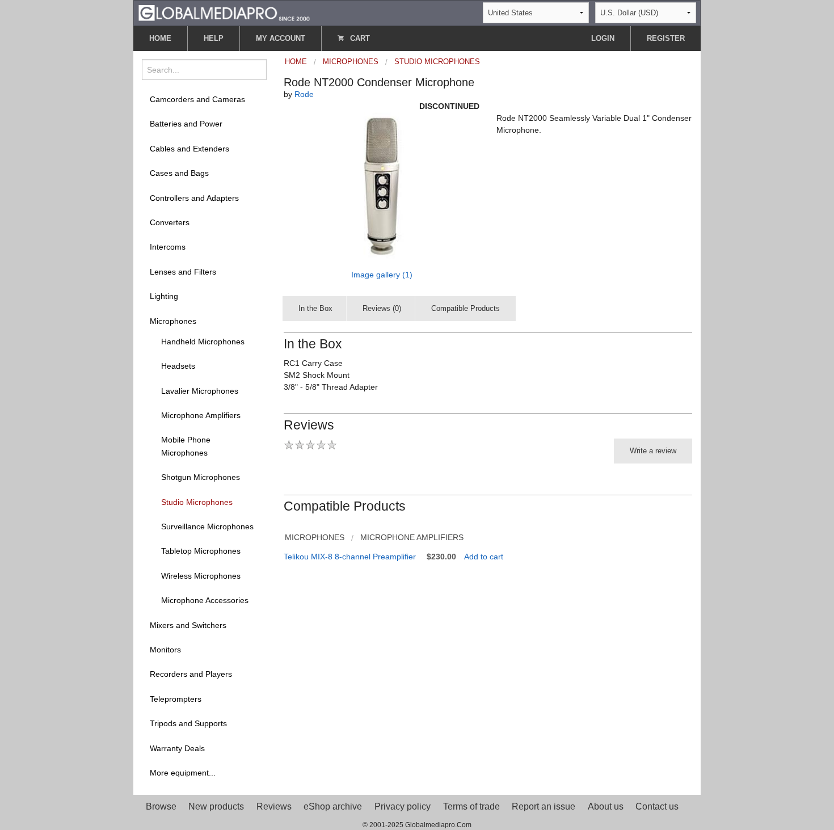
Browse (161, 806)
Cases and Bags (179, 173)
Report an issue (543, 806)
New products (216, 806)
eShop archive (333, 806)
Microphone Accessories (204, 600)
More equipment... (183, 772)
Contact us (657, 806)
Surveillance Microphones (207, 526)
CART (359, 38)
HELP (214, 38)
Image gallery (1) (381, 274)
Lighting (164, 296)
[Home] (224, 12)
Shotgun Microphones (200, 477)
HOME (160, 38)
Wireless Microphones (201, 575)
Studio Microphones (197, 502)
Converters (169, 222)
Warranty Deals (177, 748)
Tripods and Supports (188, 723)
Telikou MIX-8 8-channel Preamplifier (350, 556)
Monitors (165, 649)
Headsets (178, 365)
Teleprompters (175, 698)
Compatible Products (465, 308)
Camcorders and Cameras (197, 99)
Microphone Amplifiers (201, 415)
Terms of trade (471, 806)
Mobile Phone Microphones (185, 446)
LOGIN (602, 38)
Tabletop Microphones (201, 550)
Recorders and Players (191, 674)
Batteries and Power (186, 123)
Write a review (653, 450)
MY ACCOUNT (280, 38)
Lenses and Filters (183, 271)
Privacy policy (402, 806)
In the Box (315, 308)
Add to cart (483, 556)
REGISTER (666, 38)
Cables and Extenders (189, 148)
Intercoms (168, 246)
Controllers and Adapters (194, 198)
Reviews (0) (382, 308)
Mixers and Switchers (188, 625)
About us (606, 806)
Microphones (173, 321)
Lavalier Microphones (199, 390)
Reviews (274, 806)
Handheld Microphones (203, 341)
